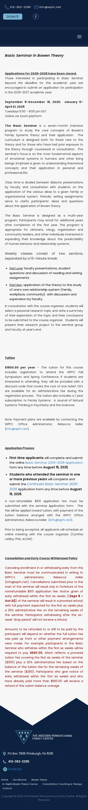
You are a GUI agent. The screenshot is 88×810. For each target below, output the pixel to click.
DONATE (13, 16)
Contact (7, 788)
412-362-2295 (20, 7)
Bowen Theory (39, 779)
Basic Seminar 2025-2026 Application (54, 462)
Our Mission (20, 779)
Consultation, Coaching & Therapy (62, 784)
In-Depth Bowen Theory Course (19, 784)
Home (4, 779)
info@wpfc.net (50, 7)
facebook (14, 769)
